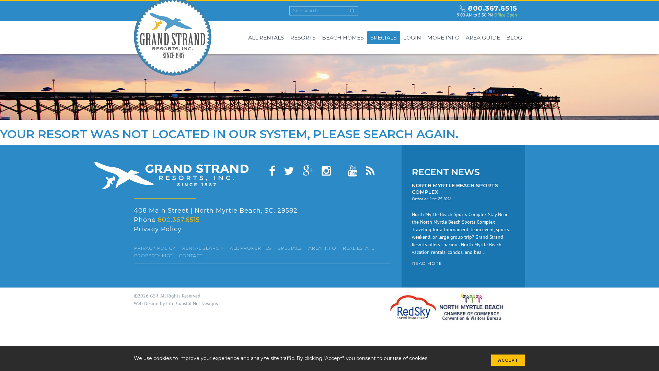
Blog (514, 37)
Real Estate (358, 248)
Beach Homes (343, 37)
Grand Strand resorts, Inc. (171, 175)
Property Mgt (153, 255)
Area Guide (483, 37)
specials (290, 248)
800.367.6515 (492, 8)
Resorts (303, 37)
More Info (443, 37)
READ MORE (427, 263)
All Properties (250, 248)
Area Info (322, 248)
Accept (508, 360)
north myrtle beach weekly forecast (445, 11)
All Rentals (266, 37)
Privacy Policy (158, 229)
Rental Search (202, 248)
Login (412, 37)
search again (409, 134)
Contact (190, 255)
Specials (383, 37)
